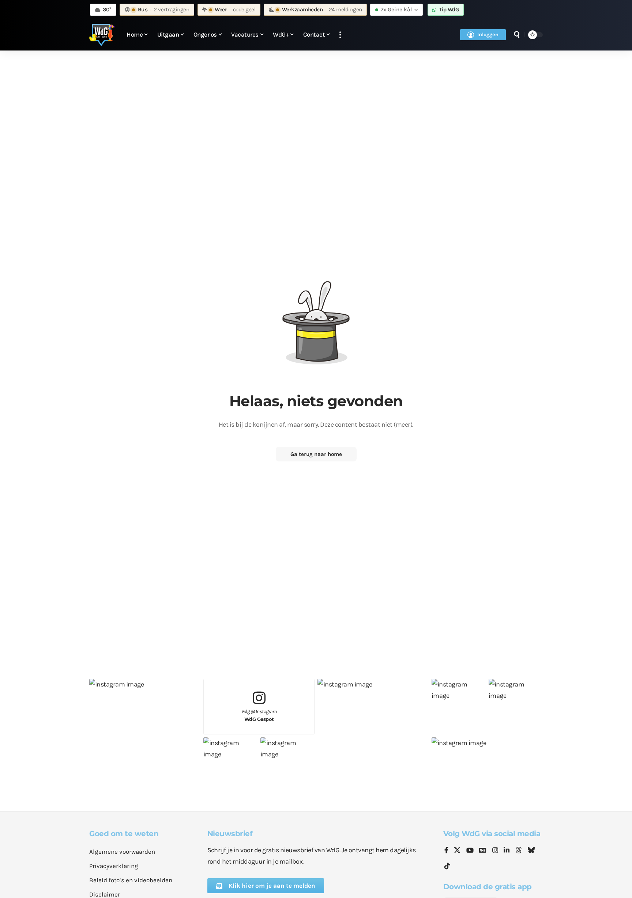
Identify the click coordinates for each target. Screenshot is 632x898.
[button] (340, 34)
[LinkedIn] (507, 851)
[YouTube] (470, 851)
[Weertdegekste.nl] (102, 35)
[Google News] (483, 851)
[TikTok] (447, 866)
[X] (457, 851)
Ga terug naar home (316, 454)
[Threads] (518, 851)
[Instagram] (495, 851)
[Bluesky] (531, 851)
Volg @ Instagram (259, 715)
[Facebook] (446, 851)
